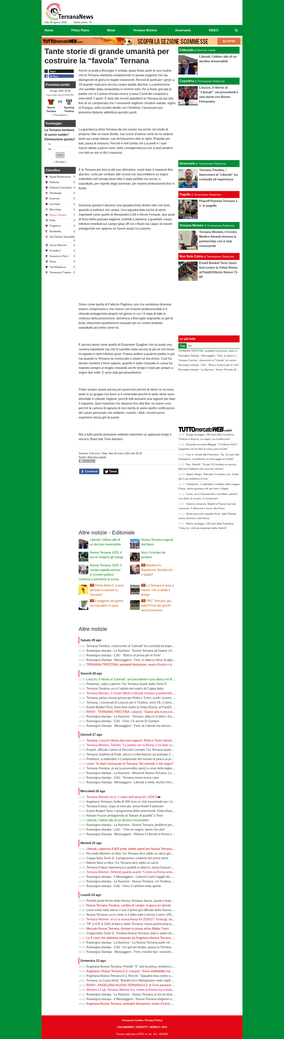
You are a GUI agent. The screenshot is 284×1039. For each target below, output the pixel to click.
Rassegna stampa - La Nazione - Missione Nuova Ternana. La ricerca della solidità (143, 773)
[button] (60, 155)
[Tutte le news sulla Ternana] (69, 12)
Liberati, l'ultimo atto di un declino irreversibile (117, 820)
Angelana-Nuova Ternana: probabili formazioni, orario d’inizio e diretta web (137, 1003)
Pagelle (184, 194)
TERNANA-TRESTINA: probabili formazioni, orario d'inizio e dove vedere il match (142, 664)
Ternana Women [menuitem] (145, 30)
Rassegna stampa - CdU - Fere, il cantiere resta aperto (123, 886)
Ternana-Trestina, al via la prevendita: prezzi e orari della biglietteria (132, 768)
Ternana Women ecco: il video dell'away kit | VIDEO (121, 797)
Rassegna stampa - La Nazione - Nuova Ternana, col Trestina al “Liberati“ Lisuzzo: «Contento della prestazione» (163, 881)
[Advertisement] (209, 133)
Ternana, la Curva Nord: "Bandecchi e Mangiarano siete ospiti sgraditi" (134, 980)
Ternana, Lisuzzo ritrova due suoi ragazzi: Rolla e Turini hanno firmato (134, 740)
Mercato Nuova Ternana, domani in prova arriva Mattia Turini (127, 928)
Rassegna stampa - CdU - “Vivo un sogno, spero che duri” (125, 829)
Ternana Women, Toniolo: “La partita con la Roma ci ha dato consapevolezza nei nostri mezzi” (150, 745)
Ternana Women (191, 225)
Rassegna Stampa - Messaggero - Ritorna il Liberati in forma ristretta (133, 834)
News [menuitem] (111, 30)
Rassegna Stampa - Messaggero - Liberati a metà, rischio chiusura (131, 782)
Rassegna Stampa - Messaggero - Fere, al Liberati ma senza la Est (132, 725)
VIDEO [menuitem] (213, 30)
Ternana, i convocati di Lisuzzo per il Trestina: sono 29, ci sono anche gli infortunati (142, 702)
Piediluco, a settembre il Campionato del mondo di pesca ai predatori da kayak (140, 759)
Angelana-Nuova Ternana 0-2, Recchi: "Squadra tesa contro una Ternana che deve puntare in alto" (153, 975)
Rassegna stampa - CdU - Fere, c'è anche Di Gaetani (122, 721)
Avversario (187, 163)
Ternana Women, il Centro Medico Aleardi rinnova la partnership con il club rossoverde (145, 693)
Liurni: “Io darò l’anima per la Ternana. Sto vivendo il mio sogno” (129, 763)
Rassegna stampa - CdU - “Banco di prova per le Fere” (123, 655)
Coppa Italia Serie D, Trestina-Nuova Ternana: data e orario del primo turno (137, 933)
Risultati (60, 161)
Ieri (190, 345)
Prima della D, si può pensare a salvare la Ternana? (106, 590)
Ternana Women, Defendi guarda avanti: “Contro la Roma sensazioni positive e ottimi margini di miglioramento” (162, 872)
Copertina (186, 81)
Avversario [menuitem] (183, 30)
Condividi (91, 471)
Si (49, 144)
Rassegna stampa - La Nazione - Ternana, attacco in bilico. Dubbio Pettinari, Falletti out (146, 716)
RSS (164, 1027)
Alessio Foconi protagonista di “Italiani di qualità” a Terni (124, 815)
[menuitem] (236, 30)
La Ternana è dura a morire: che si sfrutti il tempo (157, 590)
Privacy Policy (153, 1020)
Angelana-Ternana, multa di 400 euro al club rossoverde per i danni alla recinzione (142, 801)
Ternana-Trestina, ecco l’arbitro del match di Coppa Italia (124, 688)
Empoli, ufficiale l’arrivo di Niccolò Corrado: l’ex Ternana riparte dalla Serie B (138, 749)
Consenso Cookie (132, 1020)
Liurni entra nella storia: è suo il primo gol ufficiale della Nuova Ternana (134, 910)
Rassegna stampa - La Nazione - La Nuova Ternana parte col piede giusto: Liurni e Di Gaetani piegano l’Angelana (164, 942)
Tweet (112, 471)
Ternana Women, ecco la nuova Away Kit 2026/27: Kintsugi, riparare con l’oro (139, 919)
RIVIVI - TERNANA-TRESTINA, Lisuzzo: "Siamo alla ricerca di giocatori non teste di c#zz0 (148, 711)
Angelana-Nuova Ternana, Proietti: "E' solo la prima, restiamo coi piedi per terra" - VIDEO (147, 966)
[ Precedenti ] (60, 115)
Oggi (182, 345)
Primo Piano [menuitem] (80, 30)
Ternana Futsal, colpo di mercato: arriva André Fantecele (125, 806)
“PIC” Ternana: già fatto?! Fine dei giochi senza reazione (156, 605)
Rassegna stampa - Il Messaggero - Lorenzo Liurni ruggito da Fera (131, 876)
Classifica (53, 170)
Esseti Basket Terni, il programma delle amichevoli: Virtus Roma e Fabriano (138, 811)
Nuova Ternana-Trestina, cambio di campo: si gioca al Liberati (128, 905)
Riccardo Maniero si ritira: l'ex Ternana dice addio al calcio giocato (131, 853)
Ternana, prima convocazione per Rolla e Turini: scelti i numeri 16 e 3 (133, 698)
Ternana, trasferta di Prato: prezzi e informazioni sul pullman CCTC (132, 754)
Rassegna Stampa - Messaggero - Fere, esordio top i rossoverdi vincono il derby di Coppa (147, 951)
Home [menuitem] (49, 30)
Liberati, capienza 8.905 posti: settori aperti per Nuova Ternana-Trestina (135, 848)
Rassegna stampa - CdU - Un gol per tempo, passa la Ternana (128, 947)
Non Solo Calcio (191, 256)
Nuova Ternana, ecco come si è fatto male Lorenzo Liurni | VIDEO (131, 914)
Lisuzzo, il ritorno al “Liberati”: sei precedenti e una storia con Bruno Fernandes (140, 679)
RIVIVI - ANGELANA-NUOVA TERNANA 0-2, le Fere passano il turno (133, 985)
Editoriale (94, 453)
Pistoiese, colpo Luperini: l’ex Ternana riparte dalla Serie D (126, 684)
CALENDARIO (125, 1027)
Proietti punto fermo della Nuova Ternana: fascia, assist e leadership (132, 900)
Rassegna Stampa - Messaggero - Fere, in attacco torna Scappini (131, 660)
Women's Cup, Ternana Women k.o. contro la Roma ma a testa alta (132, 989)
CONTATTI (142, 1027)
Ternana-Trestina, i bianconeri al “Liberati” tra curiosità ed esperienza (133, 646)
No (49, 149)
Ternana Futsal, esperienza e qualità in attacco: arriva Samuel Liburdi (133, 867)
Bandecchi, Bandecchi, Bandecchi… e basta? (158, 570)
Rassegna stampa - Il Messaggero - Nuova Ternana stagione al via (131, 999)
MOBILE (155, 1027)
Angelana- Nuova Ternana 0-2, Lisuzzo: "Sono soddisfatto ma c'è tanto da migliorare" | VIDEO (150, 971)
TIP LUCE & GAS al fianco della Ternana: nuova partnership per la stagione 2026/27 (144, 924)
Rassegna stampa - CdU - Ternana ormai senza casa (122, 777)
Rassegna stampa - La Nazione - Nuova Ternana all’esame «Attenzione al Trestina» (143, 650)
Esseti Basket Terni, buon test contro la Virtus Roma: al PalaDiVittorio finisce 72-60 (142, 707)
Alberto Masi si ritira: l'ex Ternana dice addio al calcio (122, 862)
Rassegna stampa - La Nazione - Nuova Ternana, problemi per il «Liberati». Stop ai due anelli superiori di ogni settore (166, 824)
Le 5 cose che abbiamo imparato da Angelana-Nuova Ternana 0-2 (131, 938)
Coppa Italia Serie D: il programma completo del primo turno (127, 858)
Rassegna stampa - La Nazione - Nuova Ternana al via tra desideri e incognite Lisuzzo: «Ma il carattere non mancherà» (167, 994)
